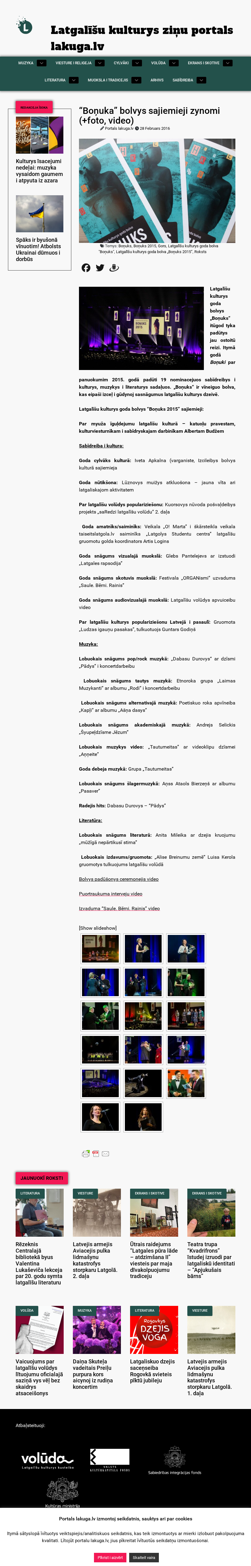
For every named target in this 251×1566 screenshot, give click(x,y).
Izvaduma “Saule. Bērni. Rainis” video (119, 908)
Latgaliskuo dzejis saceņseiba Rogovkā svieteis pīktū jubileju (152, 1371)
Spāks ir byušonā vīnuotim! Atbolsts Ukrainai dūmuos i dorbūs (38, 249)
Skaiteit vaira (144, 1557)
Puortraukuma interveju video (110, 894)
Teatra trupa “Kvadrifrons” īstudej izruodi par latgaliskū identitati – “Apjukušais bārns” (211, 1260)
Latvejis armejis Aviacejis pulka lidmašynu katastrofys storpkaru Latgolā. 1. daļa (209, 1377)
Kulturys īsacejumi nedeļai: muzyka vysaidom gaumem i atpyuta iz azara (39, 170)
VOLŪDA (27, 1311)
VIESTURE (85, 1193)
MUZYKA (85, 1311)
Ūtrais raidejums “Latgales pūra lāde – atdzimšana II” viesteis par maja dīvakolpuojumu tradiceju (154, 1260)
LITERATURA (30, 1193)
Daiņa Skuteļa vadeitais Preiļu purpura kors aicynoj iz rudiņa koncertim (93, 1374)
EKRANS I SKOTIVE (149, 1193)
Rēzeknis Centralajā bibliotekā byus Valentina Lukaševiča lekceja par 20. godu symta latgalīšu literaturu (39, 1263)
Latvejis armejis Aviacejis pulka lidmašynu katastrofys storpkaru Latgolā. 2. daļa (95, 1260)
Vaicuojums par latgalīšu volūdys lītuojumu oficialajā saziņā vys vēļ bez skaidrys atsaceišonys (39, 1377)
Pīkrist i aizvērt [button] (110, 1557)
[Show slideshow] (98, 928)
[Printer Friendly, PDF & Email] (96, 1153)
